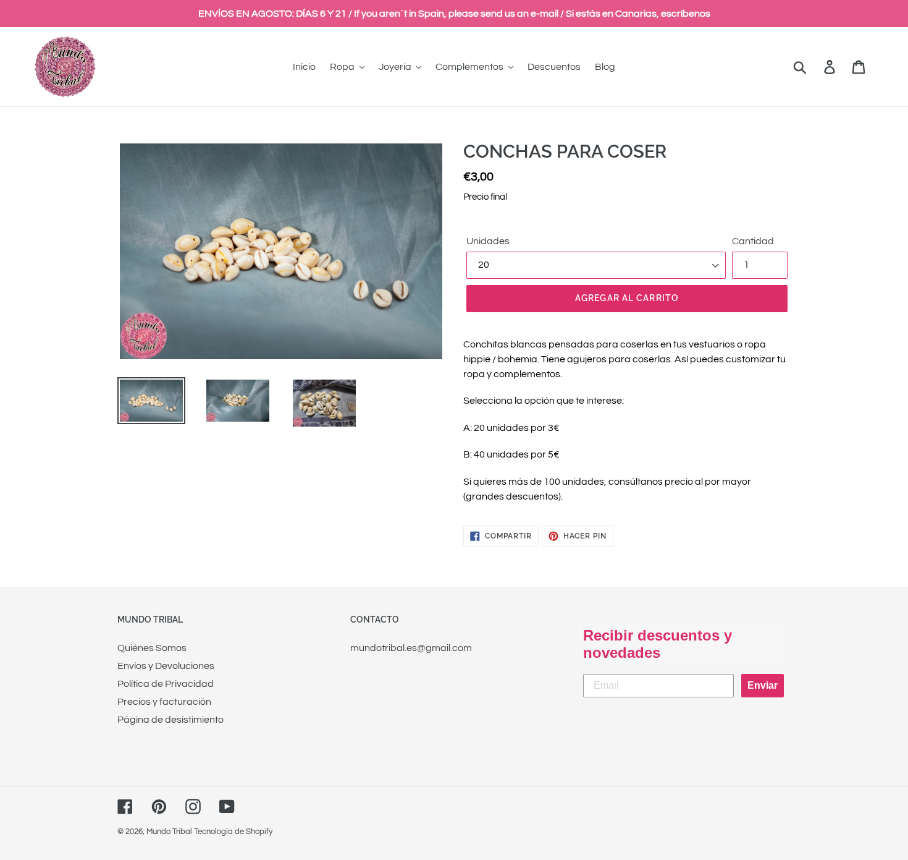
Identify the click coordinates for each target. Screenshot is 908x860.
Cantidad (753, 241)
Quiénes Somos (152, 648)
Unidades (488, 241)
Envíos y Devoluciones (165, 666)
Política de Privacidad (165, 684)
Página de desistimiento (170, 720)
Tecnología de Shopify (233, 831)
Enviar (762, 685)
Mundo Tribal (169, 831)
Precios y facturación (164, 702)
